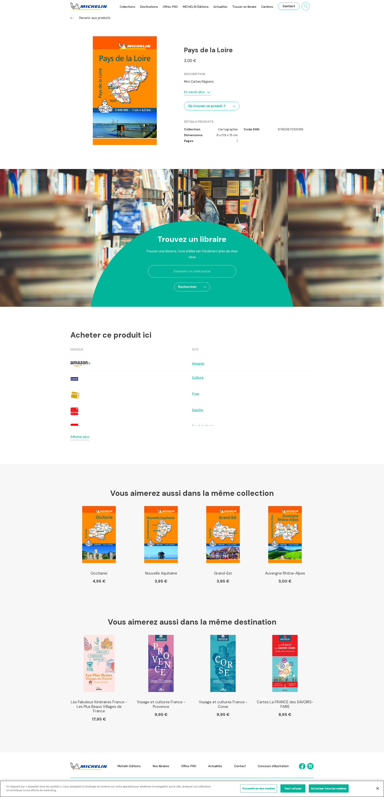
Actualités (215, 766)
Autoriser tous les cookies (328, 788)
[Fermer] (377, 788)
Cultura (197, 377)
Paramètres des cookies (258, 788)
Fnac (195, 394)
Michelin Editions (129, 766)
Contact (240, 766)
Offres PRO (188, 766)
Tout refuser (293, 788)
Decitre (197, 410)
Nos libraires (161, 766)
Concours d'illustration (273, 766)
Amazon (198, 363)
